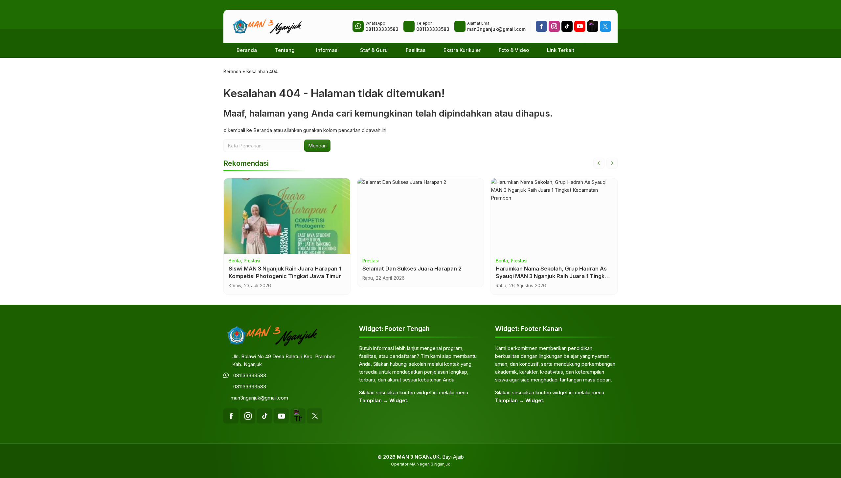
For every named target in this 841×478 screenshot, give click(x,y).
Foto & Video (514, 50)
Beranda (247, 50)
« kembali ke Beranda (247, 130)
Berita (235, 261)
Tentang (285, 50)
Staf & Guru (374, 50)
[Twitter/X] (605, 26)
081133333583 (249, 375)
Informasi (327, 50)
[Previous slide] (598, 163)
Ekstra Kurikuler (462, 50)
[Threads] (592, 26)
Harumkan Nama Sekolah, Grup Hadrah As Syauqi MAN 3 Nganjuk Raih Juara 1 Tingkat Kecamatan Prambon (553, 276)
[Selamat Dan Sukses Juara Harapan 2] (420, 216)
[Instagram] (554, 26)
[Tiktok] (567, 26)
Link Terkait (560, 50)
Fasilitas (415, 50)
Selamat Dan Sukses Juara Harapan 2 (412, 268)
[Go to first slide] (612, 163)
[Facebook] (541, 26)
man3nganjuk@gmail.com (259, 398)
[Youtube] (579, 26)
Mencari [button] (317, 145)
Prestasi (252, 261)
